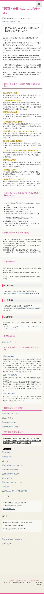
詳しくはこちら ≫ (9, 509)
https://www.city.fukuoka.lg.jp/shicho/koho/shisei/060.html (21, 293)
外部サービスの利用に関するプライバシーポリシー (26, 580)
